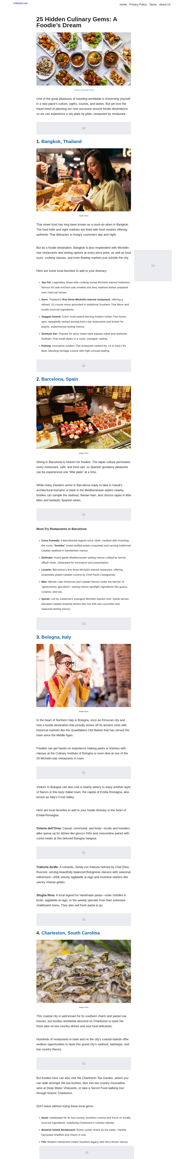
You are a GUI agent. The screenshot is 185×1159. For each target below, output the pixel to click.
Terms (153, 4)
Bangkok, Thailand (61, 141)
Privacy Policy (138, 4)
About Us (165, 4)
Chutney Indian (79, 90)
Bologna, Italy (56, 637)
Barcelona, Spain (59, 379)
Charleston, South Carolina (70, 932)
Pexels (91, 90)
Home (123, 4)
